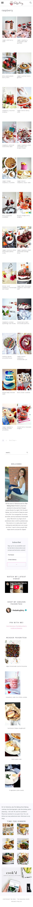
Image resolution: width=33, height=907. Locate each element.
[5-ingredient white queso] (16, 776)
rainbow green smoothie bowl (7, 357)
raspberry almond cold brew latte (8, 145)
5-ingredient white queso (16, 790)
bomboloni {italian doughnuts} (16, 728)
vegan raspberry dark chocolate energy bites (24, 251)
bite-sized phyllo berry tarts (7, 76)
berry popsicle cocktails (7, 216)
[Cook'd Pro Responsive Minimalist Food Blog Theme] (16, 892)
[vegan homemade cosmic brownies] (16, 652)
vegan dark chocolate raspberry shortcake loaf (24, 287)
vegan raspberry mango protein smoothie (7, 428)
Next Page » (12, 440)
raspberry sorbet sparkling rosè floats (9, 322)
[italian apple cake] (16, 745)
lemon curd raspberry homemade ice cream (9, 287)
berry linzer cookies (23, 392)
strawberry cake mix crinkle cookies (16, 697)
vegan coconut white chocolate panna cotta (9, 251)
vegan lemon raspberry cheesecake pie (22, 358)
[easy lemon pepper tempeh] (8, 844)
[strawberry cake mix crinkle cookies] (16, 683)
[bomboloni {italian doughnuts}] (16, 714)
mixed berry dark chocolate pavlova (23, 322)
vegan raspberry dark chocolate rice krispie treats (24, 146)
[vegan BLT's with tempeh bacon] (8, 859)
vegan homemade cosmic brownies (16, 666)
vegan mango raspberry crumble (8, 181)
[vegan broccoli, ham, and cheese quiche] (23, 830)
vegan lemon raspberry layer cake (24, 181)
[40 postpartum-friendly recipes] (8, 830)
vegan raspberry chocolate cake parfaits (22, 41)
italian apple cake (16, 759)
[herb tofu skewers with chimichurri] (23, 859)
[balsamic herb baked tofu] (23, 844)
